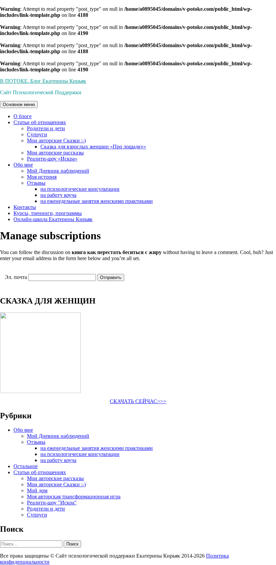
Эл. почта (16, 277)
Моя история (42, 177)
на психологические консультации (79, 189)
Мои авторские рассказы (55, 152)
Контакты (24, 207)
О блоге (22, 116)
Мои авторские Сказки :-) (56, 140)
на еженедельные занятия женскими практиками (96, 201)
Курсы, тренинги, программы (47, 213)
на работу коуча (58, 195)
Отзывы (36, 183)
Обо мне (23, 165)
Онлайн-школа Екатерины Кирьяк (53, 219)
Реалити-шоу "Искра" (52, 502)
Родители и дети (46, 128)
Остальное (25, 466)
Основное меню (19, 104)
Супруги (37, 134)
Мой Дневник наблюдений (58, 171)
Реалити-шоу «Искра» (52, 159)
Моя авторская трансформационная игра (73, 496)
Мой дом (37, 490)
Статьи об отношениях (39, 122)
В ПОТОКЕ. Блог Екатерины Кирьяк (43, 81)
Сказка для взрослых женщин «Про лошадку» (93, 146)
